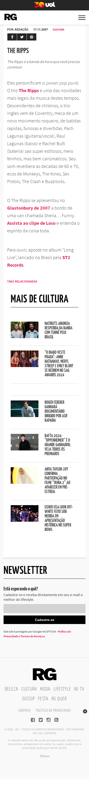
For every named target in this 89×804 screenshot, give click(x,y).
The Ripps (29, 90)
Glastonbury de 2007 (28, 208)
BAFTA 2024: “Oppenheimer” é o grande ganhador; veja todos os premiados (58, 445)
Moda (45, 689)
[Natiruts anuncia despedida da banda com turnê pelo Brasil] (24, 336)
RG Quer (59, 698)
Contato (24, 710)
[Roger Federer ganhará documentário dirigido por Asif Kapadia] (24, 415)
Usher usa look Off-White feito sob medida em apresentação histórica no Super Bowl (59, 518)
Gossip (28, 698)
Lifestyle (62, 689)
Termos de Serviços (33, 636)
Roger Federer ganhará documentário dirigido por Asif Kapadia (56, 411)
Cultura (58, 29)
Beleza (11, 689)
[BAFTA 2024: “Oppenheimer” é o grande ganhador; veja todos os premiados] (24, 449)
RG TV (79, 689)
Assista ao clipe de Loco (31, 223)
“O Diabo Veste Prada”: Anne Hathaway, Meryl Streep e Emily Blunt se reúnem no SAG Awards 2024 (59, 363)
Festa (43, 698)
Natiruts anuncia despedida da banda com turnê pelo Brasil (58, 330)
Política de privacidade (53, 710)
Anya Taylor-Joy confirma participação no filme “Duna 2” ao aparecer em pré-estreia (57, 480)
